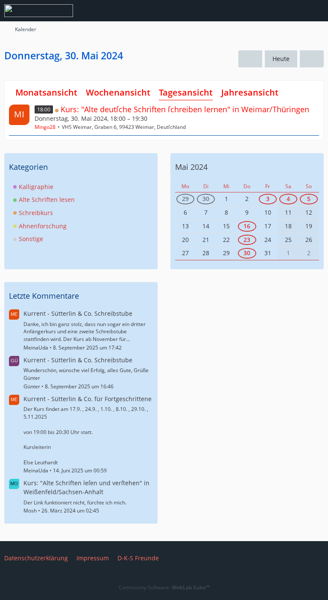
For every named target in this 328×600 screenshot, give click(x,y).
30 (205, 199)
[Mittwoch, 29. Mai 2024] (250, 59)
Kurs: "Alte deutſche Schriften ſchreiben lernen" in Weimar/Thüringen (185, 109)
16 (246, 226)
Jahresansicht (249, 92)
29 (185, 199)
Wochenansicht (118, 92)
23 (246, 240)
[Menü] (316, 10)
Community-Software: (164, 587)
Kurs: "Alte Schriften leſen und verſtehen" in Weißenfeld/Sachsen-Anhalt (86, 487)
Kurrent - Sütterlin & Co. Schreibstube (77, 313)
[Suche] (274, 10)
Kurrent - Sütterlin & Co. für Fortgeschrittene (87, 399)
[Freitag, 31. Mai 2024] (312, 59)
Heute (281, 59)
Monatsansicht (46, 92)
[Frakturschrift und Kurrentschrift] (39, 10)
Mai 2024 (191, 167)
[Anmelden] (295, 10)
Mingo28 (45, 127)
